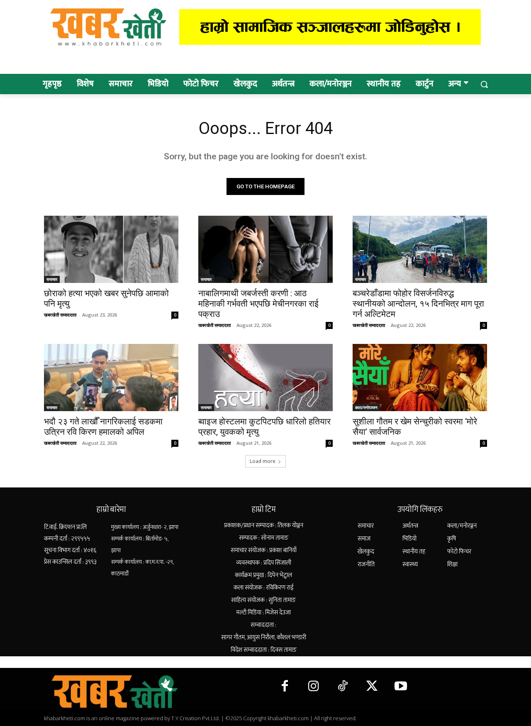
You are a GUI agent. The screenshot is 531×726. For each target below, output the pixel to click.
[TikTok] (342, 686)
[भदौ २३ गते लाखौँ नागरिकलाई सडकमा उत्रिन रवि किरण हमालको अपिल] (111, 377)
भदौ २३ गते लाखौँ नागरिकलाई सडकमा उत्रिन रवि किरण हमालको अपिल (103, 427)
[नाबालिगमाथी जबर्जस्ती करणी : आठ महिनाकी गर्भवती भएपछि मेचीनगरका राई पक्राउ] (265, 249)
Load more (262, 461)
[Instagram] (313, 686)
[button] (484, 84)
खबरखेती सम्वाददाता (60, 315)
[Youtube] (400, 686)
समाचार (51, 279)
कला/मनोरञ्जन (366, 407)
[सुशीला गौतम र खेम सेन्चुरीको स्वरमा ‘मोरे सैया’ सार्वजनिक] (420, 377)
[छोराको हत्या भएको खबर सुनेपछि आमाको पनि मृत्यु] (111, 249)
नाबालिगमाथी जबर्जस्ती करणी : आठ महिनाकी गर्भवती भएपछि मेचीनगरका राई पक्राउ (258, 303)
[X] (371, 686)
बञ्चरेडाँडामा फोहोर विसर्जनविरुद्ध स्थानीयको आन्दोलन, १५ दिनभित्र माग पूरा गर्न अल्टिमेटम (418, 303)
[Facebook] (284, 686)
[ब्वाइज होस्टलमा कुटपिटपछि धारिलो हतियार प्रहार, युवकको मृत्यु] (265, 377)
